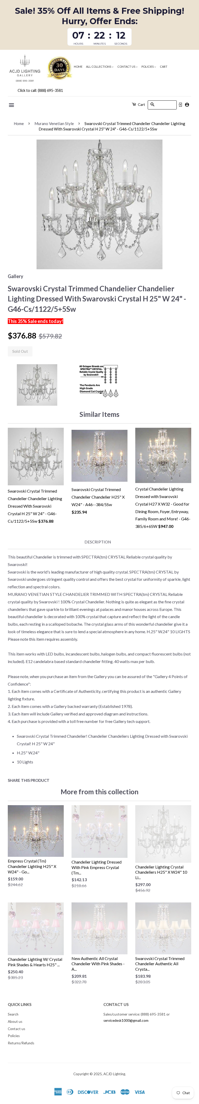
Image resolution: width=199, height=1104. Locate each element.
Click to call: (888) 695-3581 (40, 90)
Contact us (126, 66)
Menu (12, 105)
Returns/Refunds (21, 1043)
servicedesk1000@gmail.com (125, 1020)
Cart (163, 66)
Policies (147, 66)
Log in (180, 104)
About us (15, 1021)
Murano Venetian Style (54, 123)
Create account (186, 104)
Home (78, 66)
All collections (99, 66)
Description (97, 542)
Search (13, 1014)
